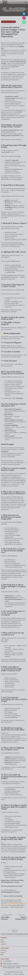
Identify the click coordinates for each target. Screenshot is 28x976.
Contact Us (3, 944)
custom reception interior (10, 130)
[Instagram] (24, 18)
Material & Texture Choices (14, 223)
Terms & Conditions (18, 974)
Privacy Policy (7, 974)
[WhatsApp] (24, 22)
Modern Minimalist (12, 333)
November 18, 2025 (6, 24)
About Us (3, 942)
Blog (10, 8)
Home (5, 8)
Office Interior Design (8, 21)
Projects (3, 952)
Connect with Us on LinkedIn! (12, 896)
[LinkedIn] (24, 13)
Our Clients (4, 950)
